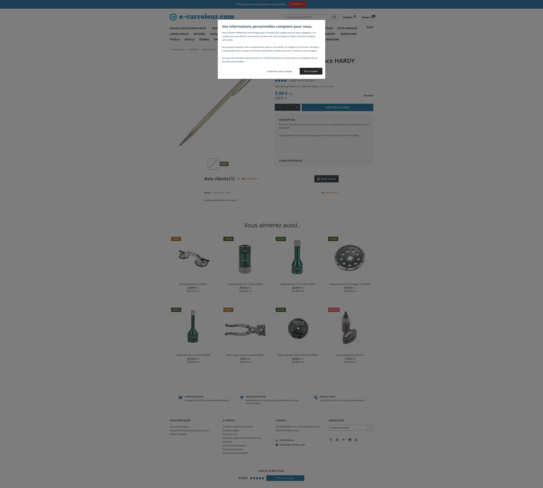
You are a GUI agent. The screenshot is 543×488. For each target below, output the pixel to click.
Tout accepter (311, 71)
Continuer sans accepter (279, 71)
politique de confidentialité (263, 58)
